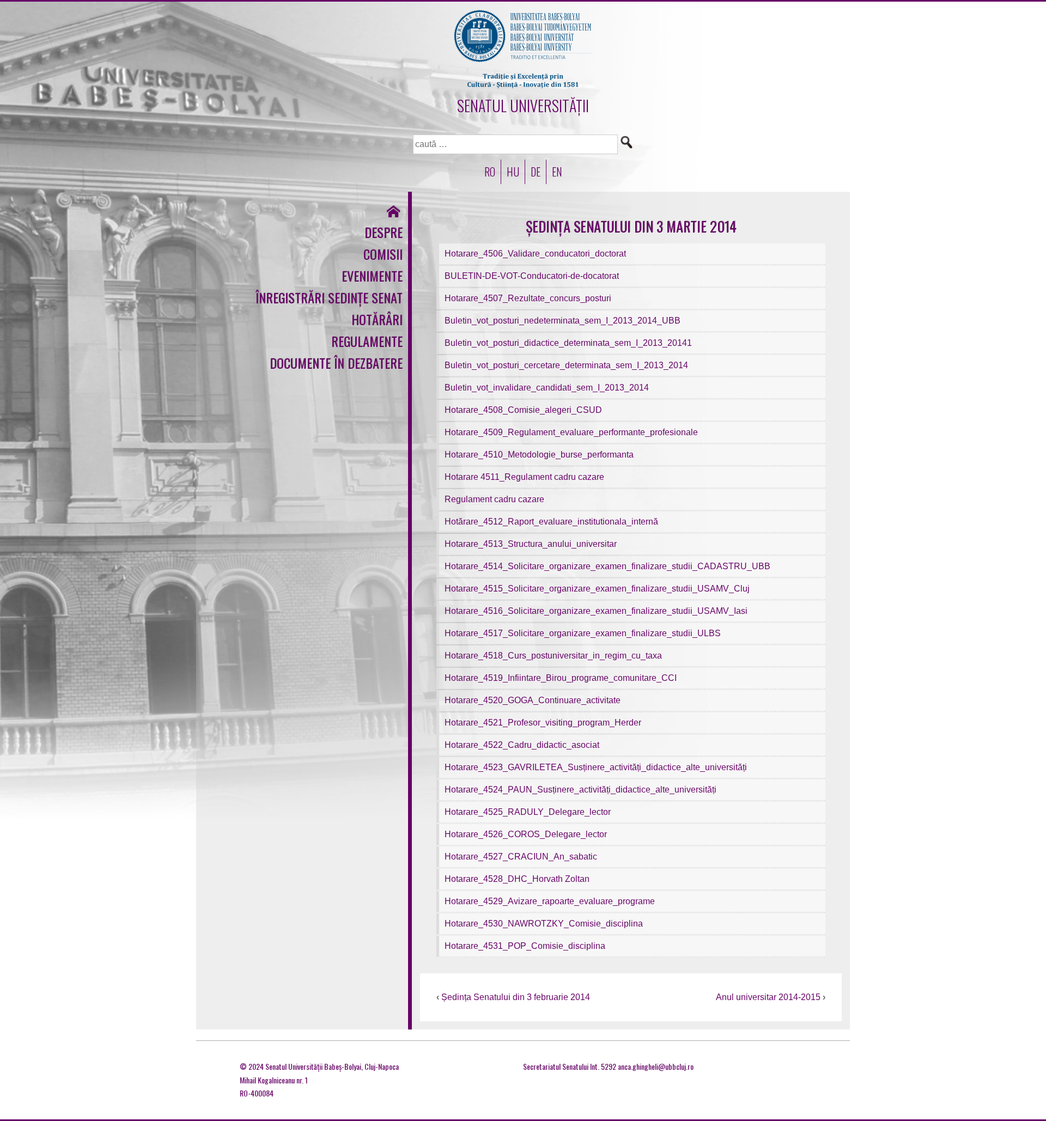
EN (557, 171)
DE (535, 171)
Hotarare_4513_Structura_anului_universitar (531, 544)
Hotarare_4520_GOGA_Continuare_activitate (533, 700)
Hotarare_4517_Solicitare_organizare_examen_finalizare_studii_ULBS (583, 633)
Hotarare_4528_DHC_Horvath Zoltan (517, 879)
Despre (383, 232)
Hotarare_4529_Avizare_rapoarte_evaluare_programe (550, 901)
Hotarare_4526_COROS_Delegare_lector (526, 834)
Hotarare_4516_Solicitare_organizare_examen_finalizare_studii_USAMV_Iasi (596, 611)
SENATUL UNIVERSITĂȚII (523, 105)
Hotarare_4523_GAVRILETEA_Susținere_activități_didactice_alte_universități (596, 767)
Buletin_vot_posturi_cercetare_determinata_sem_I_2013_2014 (566, 365)
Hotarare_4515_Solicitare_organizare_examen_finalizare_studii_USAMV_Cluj (597, 588)
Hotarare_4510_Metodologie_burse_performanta (539, 454)
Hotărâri (377, 319)
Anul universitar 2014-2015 (768, 997)
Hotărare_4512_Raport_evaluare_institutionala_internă (551, 521)
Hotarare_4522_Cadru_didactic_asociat (522, 745)
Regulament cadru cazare (494, 499)
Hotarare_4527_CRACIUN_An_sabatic (521, 856)
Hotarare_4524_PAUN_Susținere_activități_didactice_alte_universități (580, 789)
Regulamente (367, 341)
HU (513, 171)
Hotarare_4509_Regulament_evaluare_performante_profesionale (571, 432)
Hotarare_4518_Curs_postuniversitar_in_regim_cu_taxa (553, 655)
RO (489, 171)
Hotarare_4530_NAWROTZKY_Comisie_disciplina (544, 923)
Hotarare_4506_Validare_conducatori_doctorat (535, 253)
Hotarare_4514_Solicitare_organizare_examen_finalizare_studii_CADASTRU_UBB (607, 566)
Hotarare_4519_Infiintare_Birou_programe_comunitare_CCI (561, 678)
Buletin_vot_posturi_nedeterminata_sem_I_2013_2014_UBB (562, 320)
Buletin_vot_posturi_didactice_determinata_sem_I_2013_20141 (568, 343)
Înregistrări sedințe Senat (329, 297)
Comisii (383, 254)
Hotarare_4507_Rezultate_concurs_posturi (528, 298)
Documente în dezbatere (336, 363)
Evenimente (372, 275)
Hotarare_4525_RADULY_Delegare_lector (528, 812)
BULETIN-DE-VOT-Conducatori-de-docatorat (532, 276)
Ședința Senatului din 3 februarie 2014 (515, 997)
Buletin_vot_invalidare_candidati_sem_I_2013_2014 (547, 387)
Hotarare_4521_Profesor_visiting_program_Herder (543, 722)
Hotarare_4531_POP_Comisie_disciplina (525, 946)
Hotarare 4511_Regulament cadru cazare (524, 477)
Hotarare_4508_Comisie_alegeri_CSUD (523, 410)
